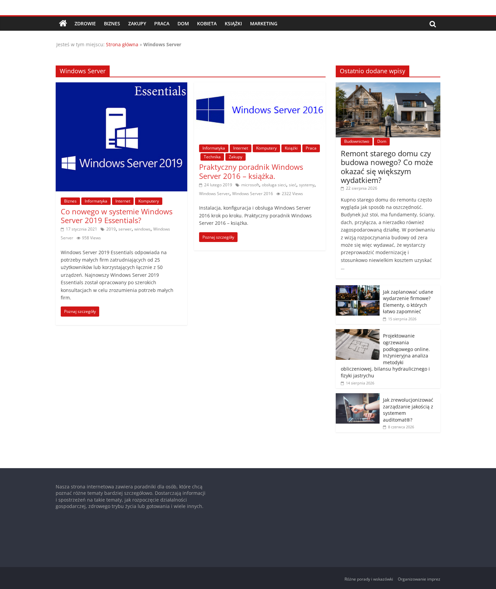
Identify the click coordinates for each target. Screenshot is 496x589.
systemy (306, 185)
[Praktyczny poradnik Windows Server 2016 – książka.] (260, 86)
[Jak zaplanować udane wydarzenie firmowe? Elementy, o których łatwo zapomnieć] (358, 289)
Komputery (148, 201)
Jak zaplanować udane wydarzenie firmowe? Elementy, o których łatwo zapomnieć (408, 302)
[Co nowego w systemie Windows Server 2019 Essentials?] (121, 86)
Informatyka (96, 201)
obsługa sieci (274, 185)
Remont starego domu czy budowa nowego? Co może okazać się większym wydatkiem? (387, 166)
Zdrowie (85, 23)
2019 (111, 229)
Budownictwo (356, 141)
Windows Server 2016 (252, 193)
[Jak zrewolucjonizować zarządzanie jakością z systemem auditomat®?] (358, 397)
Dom (183, 23)
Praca (161, 23)
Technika (212, 157)
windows (142, 229)
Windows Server (214, 193)
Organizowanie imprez (419, 579)
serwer (125, 229)
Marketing (263, 23)
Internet (122, 201)
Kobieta (207, 23)
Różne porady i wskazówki (369, 579)
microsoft (250, 185)
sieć (292, 185)
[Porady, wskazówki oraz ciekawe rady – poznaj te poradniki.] (63, 24)
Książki (233, 23)
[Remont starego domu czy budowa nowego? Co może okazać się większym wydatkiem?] (388, 86)
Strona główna (122, 44)
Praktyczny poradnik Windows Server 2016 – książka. (251, 171)
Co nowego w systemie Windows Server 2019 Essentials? (116, 215)
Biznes (112, 23)
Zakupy (137, 23)
